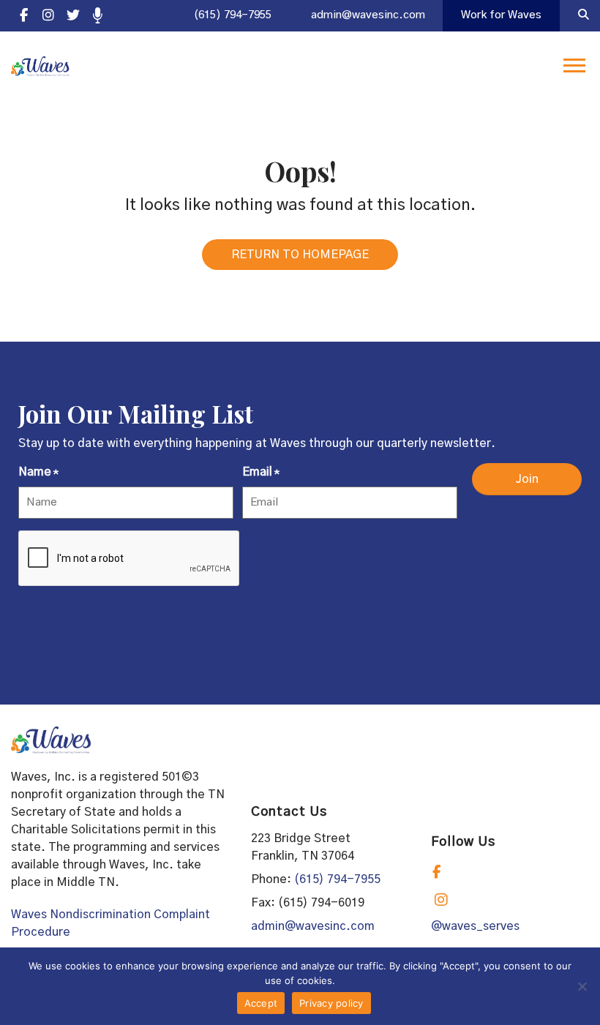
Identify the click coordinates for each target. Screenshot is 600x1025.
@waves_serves (475, 926)
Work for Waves (501, 15)
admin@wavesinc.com (368, 15)
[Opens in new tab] (23, 15)
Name (38, 472)
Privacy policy (331, 1003)
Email (261, 472)
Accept (261, 1003)
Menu (576, 65)
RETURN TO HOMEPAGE (300, 254)
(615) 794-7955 (232, 15)
